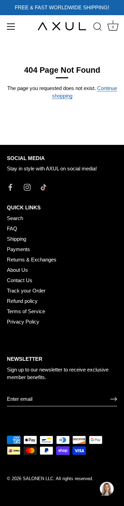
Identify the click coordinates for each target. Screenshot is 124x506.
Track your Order (26, 291)
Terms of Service (26, 311)
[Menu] (11, 26)
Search (15, 218)
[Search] (97, 27)
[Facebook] (10, 187)
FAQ (12, 228)
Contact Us (19, 280)
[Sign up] (113, 399)
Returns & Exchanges (31, 259)
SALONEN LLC (38, 478)
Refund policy (22, 301)
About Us (17, 270)
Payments (18, 249)
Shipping (16, 239)
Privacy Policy (23, 322)
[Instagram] (27, 187)
